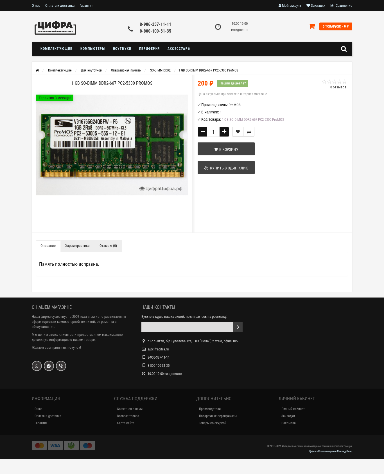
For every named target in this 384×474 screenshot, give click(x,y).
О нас (36, 5)
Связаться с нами (130, 409)
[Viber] (61, 366)
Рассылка (288, 423)
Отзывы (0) (108, 245)
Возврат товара (128, 416)
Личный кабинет (293, 409)
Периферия (149, 49)
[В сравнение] (248, 132)
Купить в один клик (228, 168)
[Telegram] (49, 366)
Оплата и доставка (59, 5)
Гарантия (86, 5)
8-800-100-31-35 (155, 31)
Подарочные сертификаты (218, 416)
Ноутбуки (122, 49)
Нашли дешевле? (233, 83)
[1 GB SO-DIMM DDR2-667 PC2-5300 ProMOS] (112, 145)
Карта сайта (125, 423)
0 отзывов (338, 87)
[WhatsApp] (37, 366)
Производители (210, 409)
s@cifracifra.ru (158, 349)
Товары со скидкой (212, 423)
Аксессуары (179, 49)
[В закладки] (237, 132)
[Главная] (37, 70)
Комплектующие (56, 49)
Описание (48, 245)
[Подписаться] (238, 327)
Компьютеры (92, 49)
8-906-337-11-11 (155, 24)
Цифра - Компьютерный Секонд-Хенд (330, 451)
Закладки (288, 416)
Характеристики (77, 245)
